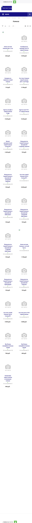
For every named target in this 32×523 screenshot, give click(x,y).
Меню (7, 14)
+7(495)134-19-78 (7, 1)
